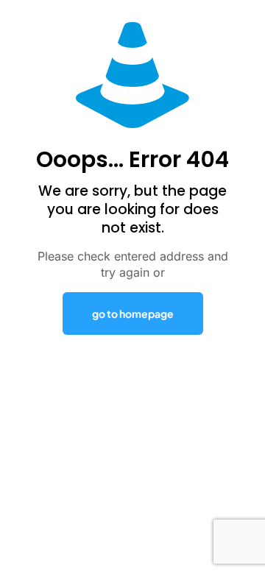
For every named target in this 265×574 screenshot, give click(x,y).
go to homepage (133, 313)
